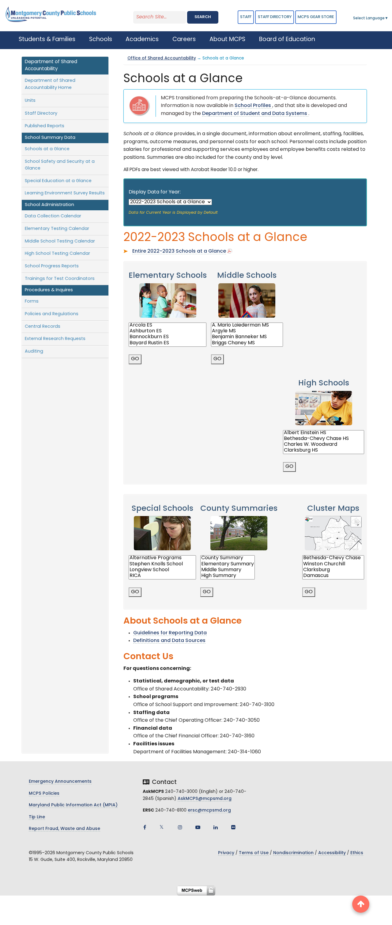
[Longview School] (162, 570)
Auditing (34, 351)
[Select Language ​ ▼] (388, 18)
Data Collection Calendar (53, 216)
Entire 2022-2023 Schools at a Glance (179, 251)
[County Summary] (227, 558)
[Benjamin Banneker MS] (247, 337)
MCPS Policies (44, 793)
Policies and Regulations (51, 314)
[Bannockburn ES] (167, 337)
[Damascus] (333, 576)
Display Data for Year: (155, 192)
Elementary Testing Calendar (57, 229)
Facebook (144, 827)
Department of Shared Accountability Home (50, 84)
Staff (245, 17)
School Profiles (253, 105)
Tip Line (37, 817)
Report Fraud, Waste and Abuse (64, 829)
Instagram (180, 827)
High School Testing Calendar (57, 253)
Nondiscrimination (293, 853)
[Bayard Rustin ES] (167, 343)
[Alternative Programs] (162, 558)
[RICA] (162, 576)
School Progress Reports (52, 266)
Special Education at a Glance (58, 181)
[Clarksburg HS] (323, 451)
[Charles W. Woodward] (323, 445)
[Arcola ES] (167, 326)
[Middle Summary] (227, 570)
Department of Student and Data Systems (255, 113)
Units (30, 100)
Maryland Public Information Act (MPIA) (73, 805)
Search (202, 17)
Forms (32, 301)
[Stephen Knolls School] (162, 565)
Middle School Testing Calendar (60, 241)
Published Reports (44, 126)
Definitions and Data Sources (169, 640)
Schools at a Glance (47, 149)
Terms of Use (254, 853)
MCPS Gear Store (316, 17)
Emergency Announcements (60, 781)
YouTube (197, 827)
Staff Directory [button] (275, 17)
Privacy (226, 853)
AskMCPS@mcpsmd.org (205, 799)
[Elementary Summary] (227, 565)
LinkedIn (215, 827)
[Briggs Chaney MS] (247, 343)
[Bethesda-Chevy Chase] (333, 558)
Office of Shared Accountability (161, 58)
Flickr (233, 827)
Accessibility (332, 853)
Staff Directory (41, 113)
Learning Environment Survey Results (65, 193)
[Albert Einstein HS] (323, 433)
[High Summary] (227, 576)
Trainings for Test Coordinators (60, 279)
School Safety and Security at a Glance (60, 165)
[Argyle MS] (247, 331)
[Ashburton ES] (167, 331)
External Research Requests (55, 339)
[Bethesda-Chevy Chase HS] (323, 439)
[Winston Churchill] (333, 565)
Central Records (42, 326)
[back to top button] (360, 904)
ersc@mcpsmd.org (209, 810)
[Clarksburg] (333, 570)
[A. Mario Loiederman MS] (247, 326)
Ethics (356, 853)
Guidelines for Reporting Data (170, 633)
